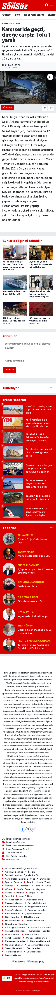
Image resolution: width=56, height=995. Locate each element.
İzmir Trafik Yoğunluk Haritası (20, 846)
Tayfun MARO (26, 552)
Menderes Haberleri (36, 938)
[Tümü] (51, 388)
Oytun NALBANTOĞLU (31, 582)
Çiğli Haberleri (12, 917)
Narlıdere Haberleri (40, 941)
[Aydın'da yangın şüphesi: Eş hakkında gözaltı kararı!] (41, 252)
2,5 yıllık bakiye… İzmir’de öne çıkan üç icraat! (35, 571)
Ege (17, 14)
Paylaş (9, 107)
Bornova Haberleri (37, 910)
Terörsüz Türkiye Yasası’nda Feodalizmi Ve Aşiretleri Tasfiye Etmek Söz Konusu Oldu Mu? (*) (33, 647)
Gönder (9, 369)
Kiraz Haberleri (12, 934)
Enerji (30, 882)
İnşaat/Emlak (44, 882)
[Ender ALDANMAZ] (9, 569)
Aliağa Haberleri (34, 900)
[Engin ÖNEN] (9, 629)
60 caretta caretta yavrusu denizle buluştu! (39, 321)
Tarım (37, 886)
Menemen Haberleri (15, 941)
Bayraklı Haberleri (14, 906)
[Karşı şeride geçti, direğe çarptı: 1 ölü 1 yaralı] (28, 87)
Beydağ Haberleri (14, 910)
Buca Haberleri (12, 913)
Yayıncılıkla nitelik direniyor (33, 616)
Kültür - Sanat (24, 889)
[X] (28, 829)
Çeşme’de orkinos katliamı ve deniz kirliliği (35, 632)
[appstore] (18, 962)
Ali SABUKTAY (25, 535)
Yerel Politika (25, 896)
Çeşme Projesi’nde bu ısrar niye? (33, 541)
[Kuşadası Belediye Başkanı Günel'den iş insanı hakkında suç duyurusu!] (15, 252)
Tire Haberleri (33, 948)
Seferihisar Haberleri (38, 945)
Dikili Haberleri (31, 917)
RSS (8, 978)
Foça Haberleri (12, 920)
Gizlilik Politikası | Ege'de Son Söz (22, 868)
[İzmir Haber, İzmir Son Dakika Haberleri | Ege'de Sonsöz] (15, 5)
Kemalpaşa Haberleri (39, 931)
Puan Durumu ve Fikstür (18, 849)
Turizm (48, 886)
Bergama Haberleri (37, 906)
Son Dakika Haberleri (16, 856)
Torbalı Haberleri (13, 952)
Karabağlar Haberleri (15, 927)
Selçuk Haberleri (13, 948)
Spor (42, 893)
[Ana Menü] (51, 5)
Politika (20, 893)
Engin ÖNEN (25, 626)
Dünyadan (45, 879)
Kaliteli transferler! (28, 586)
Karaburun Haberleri (41, 927)
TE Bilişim (35, 990)
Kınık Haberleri (32, 934)
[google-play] (35, 962)
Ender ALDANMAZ (28, 565)
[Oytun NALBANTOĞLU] (9, 584)
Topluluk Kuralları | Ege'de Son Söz (22, 875)
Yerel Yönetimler (33, 14)
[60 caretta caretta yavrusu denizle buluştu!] (41, 309)
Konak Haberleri (13, 938)
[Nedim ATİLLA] (9, 614)
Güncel (6, 14)
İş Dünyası (10, 886)
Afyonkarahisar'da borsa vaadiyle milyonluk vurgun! (39, 294)
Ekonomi (18, 882)
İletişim (31, 872)
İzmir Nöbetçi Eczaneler (18, 839)
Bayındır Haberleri (37, 903)
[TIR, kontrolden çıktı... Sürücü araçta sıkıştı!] (15, 309)
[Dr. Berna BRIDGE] (9, 599)
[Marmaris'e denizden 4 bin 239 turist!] (15, 282)
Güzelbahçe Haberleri (16, 924)
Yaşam (8, 893)
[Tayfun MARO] (9, 554)
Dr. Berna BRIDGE (28, 597)
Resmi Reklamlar (13, 955)
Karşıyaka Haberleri (15, 931)
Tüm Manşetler (14, 853)
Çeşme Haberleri (33, 913)
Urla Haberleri (34, 952)
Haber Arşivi (12, 859)
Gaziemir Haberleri (34, 920)
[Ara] (46, 5)
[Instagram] (33, 829)
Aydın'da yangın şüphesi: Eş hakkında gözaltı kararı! (40, 264)
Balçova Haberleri (14, 903)
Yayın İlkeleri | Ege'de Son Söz (20, 879)
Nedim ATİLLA (26, 612)
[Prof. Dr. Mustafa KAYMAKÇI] (9, 644)
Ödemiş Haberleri (14, 945)
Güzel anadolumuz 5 (30, 601)
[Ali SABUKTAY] (9, 539)
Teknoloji (9, 896)
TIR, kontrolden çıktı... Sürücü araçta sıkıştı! (14, 321)
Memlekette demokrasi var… (34, 556)
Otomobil (25, 886)
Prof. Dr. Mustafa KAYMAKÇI (34, 641)
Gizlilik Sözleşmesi (14, 872)
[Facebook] (22, 829)
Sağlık (32, 893)
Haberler (7, 24)
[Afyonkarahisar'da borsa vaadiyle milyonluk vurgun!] (41, 282)
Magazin (40, 889)
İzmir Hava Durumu (15, 842)
